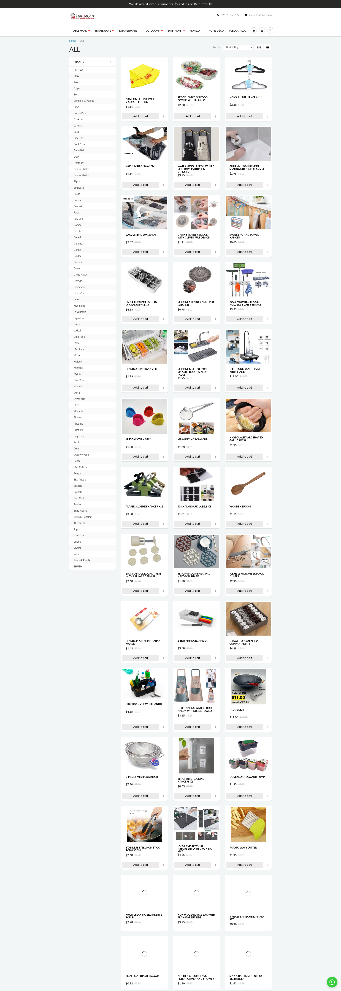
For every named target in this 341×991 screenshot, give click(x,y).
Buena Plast (80, 113)
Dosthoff (175, 30)
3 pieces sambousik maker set (246, 918)
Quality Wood (81, 454)
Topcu (77, 529)
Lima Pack (79, 336)
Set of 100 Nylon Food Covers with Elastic (193, 99)
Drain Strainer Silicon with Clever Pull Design (194, 236)
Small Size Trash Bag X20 (142, 983)
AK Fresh (78, 69)
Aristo (77, 82)
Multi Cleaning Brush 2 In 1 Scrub (144, 916)
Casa (76, 131)
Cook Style (79, 144)
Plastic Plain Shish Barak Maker (143, 642)
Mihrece (78, 367)
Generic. (78, 243)
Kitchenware (128, 30)
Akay (76, 75)
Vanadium (79, 535)
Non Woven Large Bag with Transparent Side (196, 916)
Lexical (77, 330)
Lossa (77, 342)
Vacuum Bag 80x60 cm (140, 166)
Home (72, 40)
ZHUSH (78, 566)
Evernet (78, 206)
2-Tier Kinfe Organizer (192, 640)
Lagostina (79, 318)
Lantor (77, 324)
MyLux (77, 373)
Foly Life (78, 218)
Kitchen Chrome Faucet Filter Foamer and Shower (196, 985)
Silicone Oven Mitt (138, 439)
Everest (78, 200)
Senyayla (78, 473)
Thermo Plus (80, 523)
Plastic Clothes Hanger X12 (144, 506)
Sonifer (78, 504)
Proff (76, 442)
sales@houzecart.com (260, 15)
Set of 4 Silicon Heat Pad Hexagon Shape (194, 575)
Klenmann (79, 305)
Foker (77, 212)
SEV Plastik (80, 479)
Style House (80, 510)
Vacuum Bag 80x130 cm (141, 234)
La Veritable (80, 311)
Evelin (77, 193)
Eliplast (77, 181)
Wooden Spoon (240, 506)
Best (76, 94)
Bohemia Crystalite (84, 100)
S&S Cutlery (80, 467)
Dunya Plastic (81, 169)
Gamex (77, 224)
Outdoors (153, 30)
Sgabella (78, 485)
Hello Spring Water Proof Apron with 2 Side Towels (195, 709)
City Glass (79, 137)
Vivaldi (77, 547)
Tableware (79, 30)
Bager (77, 88)
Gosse (77, 268)
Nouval (78, 386)
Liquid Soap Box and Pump (247, 776)
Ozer (76, 405)
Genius (77, 249)
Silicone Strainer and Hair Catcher (196, 303)
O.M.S (77, 392)
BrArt (76, 106)
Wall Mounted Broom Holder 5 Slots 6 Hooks (245, 303)
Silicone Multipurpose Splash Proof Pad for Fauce (193, 371)
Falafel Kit (236, 709)
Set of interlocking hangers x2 (191, 780)
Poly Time (79, 436)
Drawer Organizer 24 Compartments (243, 642)
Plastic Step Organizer (141, 368)
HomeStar (79, 287)
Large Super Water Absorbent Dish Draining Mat (195, 848)
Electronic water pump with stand (245, 370)
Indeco (77, 299)
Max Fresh (79, 349)
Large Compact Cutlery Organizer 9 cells (141, 303)
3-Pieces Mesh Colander (142, 776)
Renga (77, 460)
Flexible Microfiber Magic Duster (246, 575)
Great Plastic (81, 274)
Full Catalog (237, 30)
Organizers (79, 398)
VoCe (76, 554)
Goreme (78, 262)
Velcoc (77, 541)
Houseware (103, 30)
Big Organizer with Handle (144, 703)
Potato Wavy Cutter (243, 847)
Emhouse (79, 187)
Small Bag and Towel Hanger (244, 236)
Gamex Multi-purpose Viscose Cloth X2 (140, 100)
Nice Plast (79, 380)
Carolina (78, 125)
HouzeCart (79, 293)
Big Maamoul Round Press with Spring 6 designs (143, 575)
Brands (79, 61)
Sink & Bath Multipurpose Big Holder (246, 985)
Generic (78, 237)
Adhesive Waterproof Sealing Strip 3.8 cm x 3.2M (246, 167)
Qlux (76, 448)
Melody (78, 361)
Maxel (77, 355)
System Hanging (82, 516)
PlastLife (78, 429)
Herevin (78, 280)
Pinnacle (78, 411)
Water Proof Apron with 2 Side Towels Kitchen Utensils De (196, 169)
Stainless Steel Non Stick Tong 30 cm (143, 849)
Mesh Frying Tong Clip (193, 439)
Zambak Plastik (82, 560)
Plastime (78, 423)
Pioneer (78, 417)
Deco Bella (79, 150)
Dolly (76, 156)
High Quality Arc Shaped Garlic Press (246, 439)
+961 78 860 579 (229, 15)
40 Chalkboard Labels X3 (194, 506)
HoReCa (195, 30)
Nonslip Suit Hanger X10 (245, 97)
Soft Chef (79, 498)
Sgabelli (78, 491)
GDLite (77, 231)
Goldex (77, 255)
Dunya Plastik (81, 175)
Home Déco (216, 30)
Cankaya (78, 119)
